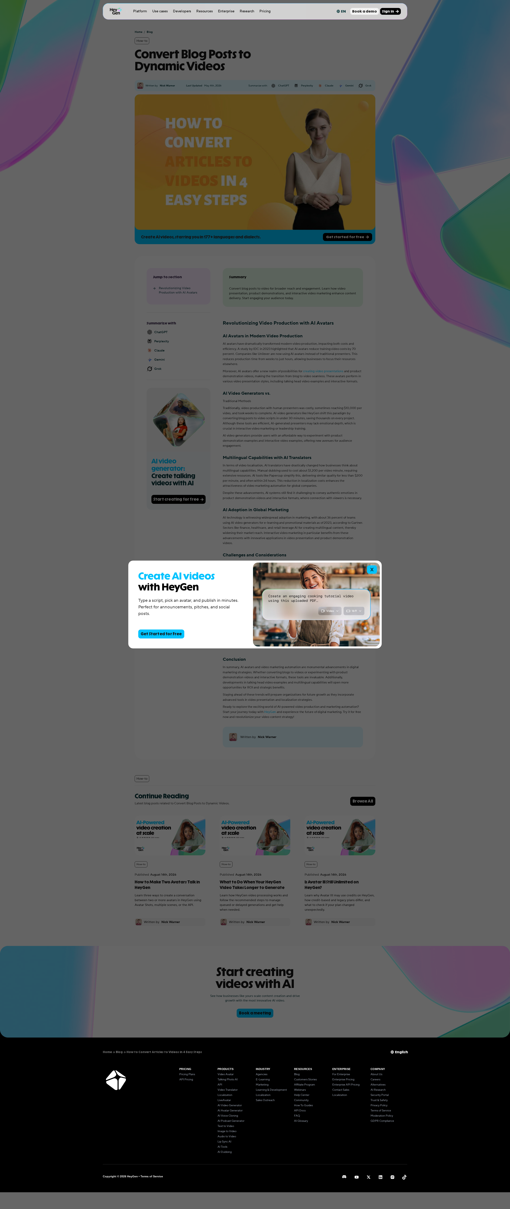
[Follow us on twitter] (368, 1177)
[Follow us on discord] (344, 1177)
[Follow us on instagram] (392, 1177)
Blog (297, 1074)
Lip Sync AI (224, 1141)
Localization (225, 1095)
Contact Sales (340, 1090)
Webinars (300, 1090)
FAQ (297, 1116)
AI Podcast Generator (231, 1121)
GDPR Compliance (382, 1121)
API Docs (300, 1110)
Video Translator (228, 1090)
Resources (204, 11)
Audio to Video (227, 1136)
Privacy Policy (379, 1105)
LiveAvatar (224, 1100)
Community (301, 1100)
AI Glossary (301, 1121)
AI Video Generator (230, 1105)
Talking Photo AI (228, 1079)
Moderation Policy (382, 1116)
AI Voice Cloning (228, 1116)
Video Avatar (226, 1074)
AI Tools (222, 1147)
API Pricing (186, 1079)
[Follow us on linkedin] (380, 1177)
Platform (140, 11)
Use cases (160, 11)
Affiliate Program (304, 1085)
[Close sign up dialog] (372, 569)
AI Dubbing (225, 1152)
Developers (182, 11)
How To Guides (303, 1105)
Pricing (265, 11)
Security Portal (380, 1095)
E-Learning (263, 1079)
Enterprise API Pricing (346, 1085)
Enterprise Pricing (343, 1079)
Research (247, 11)
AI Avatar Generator (230, 1110)
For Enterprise (341, 1074)
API (220, 1085)
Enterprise (226, 11)
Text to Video (226, 1126)
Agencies (261, 1074)
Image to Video (227, 1131)
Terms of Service (381, 1110)
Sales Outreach (265, 1100)
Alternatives (378, 1085)
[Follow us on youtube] (356, 1177)
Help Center (301, 1095)
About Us (376, 1074)
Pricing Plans (187, 1074)
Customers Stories (305, 1079)
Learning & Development (271, 1090)
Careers (375, 1079)
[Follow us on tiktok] (404, 1177)
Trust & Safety (379, 1100)
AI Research (378, 1090)
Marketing (262, 1085)
